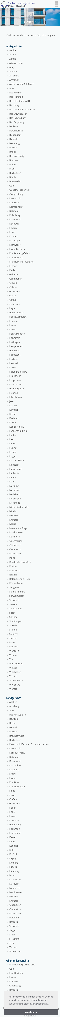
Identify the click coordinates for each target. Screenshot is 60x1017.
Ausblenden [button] (31, 1012)
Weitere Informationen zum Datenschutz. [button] (29, 1004)
